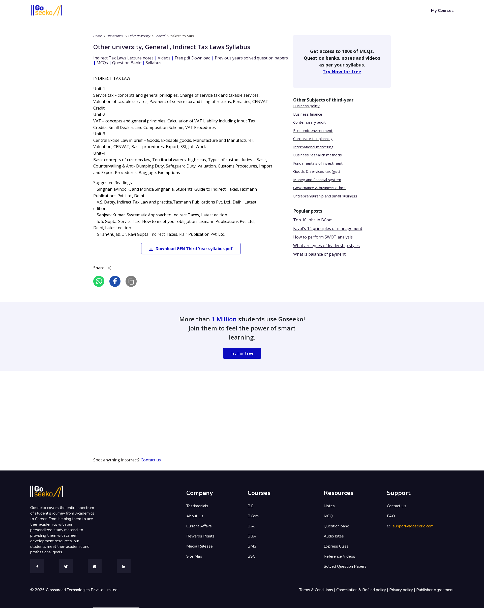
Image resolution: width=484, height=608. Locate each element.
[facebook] (114, 281)
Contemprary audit (309, 122)
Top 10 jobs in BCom (312, 220)
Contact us (151, 460)
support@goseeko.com (413, 526)
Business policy (306, 105)
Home (97, 35)
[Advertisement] (151, 406)
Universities (115, 35)
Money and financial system (317, 179)
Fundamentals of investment (318, 163)
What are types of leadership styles (326, 245)
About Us (194, 516)
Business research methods (317, 154)
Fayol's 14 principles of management (327, 228)
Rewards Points (200, 536)
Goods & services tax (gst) (316, 171)
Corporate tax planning (313, 138)
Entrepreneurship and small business (325, 195)
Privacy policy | (402, 590)
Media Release (199, 546)
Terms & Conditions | (317, 590)
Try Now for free (342, 72)
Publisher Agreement (435, 590)
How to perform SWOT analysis (323, 237)
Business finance (307, 114)
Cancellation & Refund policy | (362, 590)
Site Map (194, 556)
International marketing (313, 146)
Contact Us (396, 506)
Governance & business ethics (319, 187)
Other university (139, 35)
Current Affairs (199, 526)
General (160, 35)
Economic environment (312, 130)
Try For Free (242, 353)
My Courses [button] (442, 10)
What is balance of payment (319, 254)
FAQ (391, 516)
